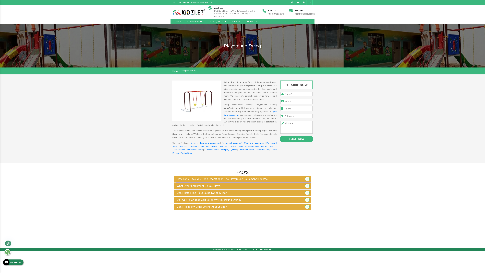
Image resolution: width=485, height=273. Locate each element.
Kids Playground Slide (249, 146)
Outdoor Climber (211, 149)
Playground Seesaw (188, 146)
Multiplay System (229, 149)
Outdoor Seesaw (195, 149)
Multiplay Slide (262, 149)
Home (175, 71)
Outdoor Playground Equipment (205, 143)
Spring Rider (186, 153)
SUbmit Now (296, 139)
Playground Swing (208, 146)
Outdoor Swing (268, 146)
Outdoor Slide (179, 149)
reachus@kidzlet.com (305, 14)
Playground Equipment (232, 143)
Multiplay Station (246, 149)
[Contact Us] (8, 245)
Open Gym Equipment (254, 143)
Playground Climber (228, 146)
